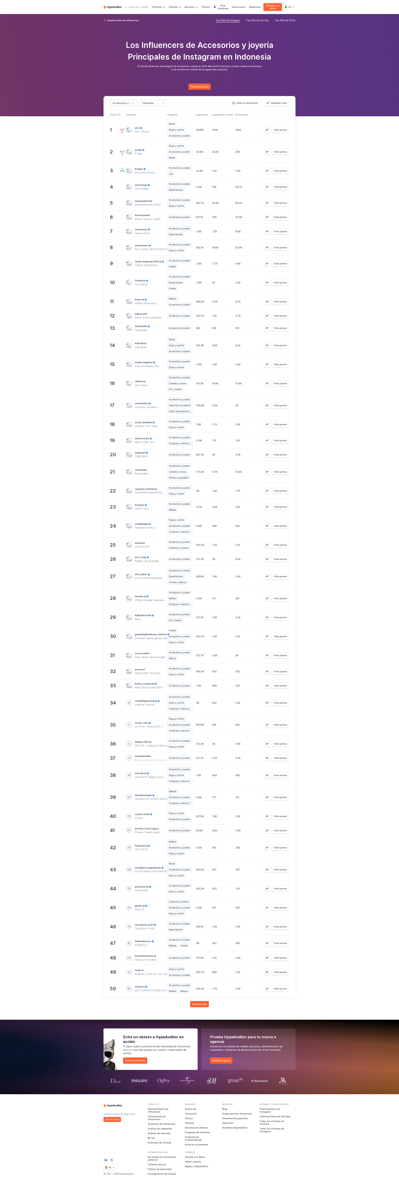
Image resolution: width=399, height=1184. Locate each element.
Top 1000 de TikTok (285, 20)
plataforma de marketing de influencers (166, 1046)
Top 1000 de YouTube (257, 20)
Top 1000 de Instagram (228, 20)
